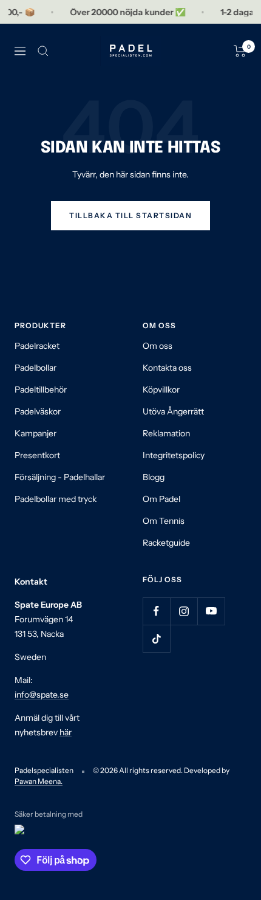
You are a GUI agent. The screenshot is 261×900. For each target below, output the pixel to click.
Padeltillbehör (41, 389)
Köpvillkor (161, 389)
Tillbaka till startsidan (130, 215)
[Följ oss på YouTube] (211, 611)
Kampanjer (35, 433)
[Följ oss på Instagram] (183, 611)
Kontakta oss (167, 367)
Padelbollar (35, 367)
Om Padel (161, 498)
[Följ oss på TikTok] (156, 638)
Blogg (153, 477)
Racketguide (166, 542)
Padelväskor (38, 411)
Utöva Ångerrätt (173, 411)
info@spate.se (42, 694)
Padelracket (37, 345)
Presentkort (37, 455)
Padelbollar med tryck (56, 498)
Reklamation (166, 433)
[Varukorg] (240, 51)
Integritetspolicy (174, 455)
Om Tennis (164, 520)
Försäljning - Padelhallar (60, 477)
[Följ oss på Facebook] (156, 611)
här (65, 732)
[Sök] (43, 51)
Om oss (157, 345)
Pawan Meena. (39, 781)
